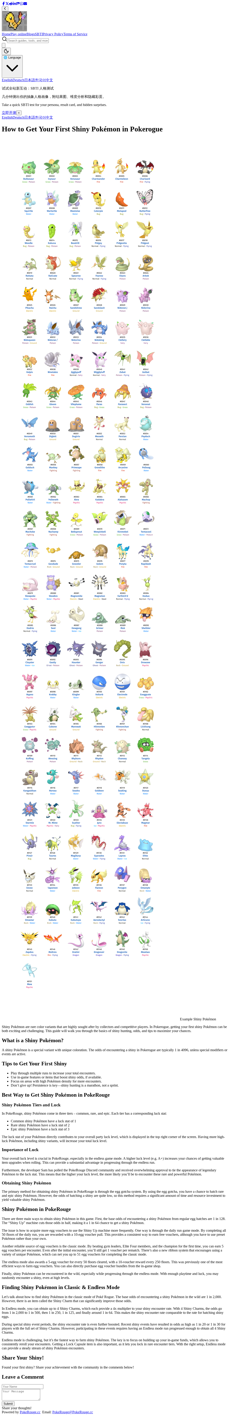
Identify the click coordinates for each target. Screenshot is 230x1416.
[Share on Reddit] (11, 4)
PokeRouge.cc (30, 1412)
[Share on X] (7, 4)
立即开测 (9, 113)
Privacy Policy (53, 34)
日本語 (29, 80)
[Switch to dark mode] (6, 51)
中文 (49, 80)
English (7, 80)
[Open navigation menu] (3, 45)
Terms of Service (75, 34)
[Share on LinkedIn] (14, 4)
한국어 (40, 80)
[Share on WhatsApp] (21, 4)
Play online (19, 34)
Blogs (31, 34)
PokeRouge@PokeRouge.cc (72, 1412)
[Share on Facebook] (3, 4)
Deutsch (18, 80)
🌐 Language (12, 57)
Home (6, 34)
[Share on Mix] (18, 4)
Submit (8, 1403)
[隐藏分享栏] (5, 8)
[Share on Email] (25, 4)
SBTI (39, 34)
